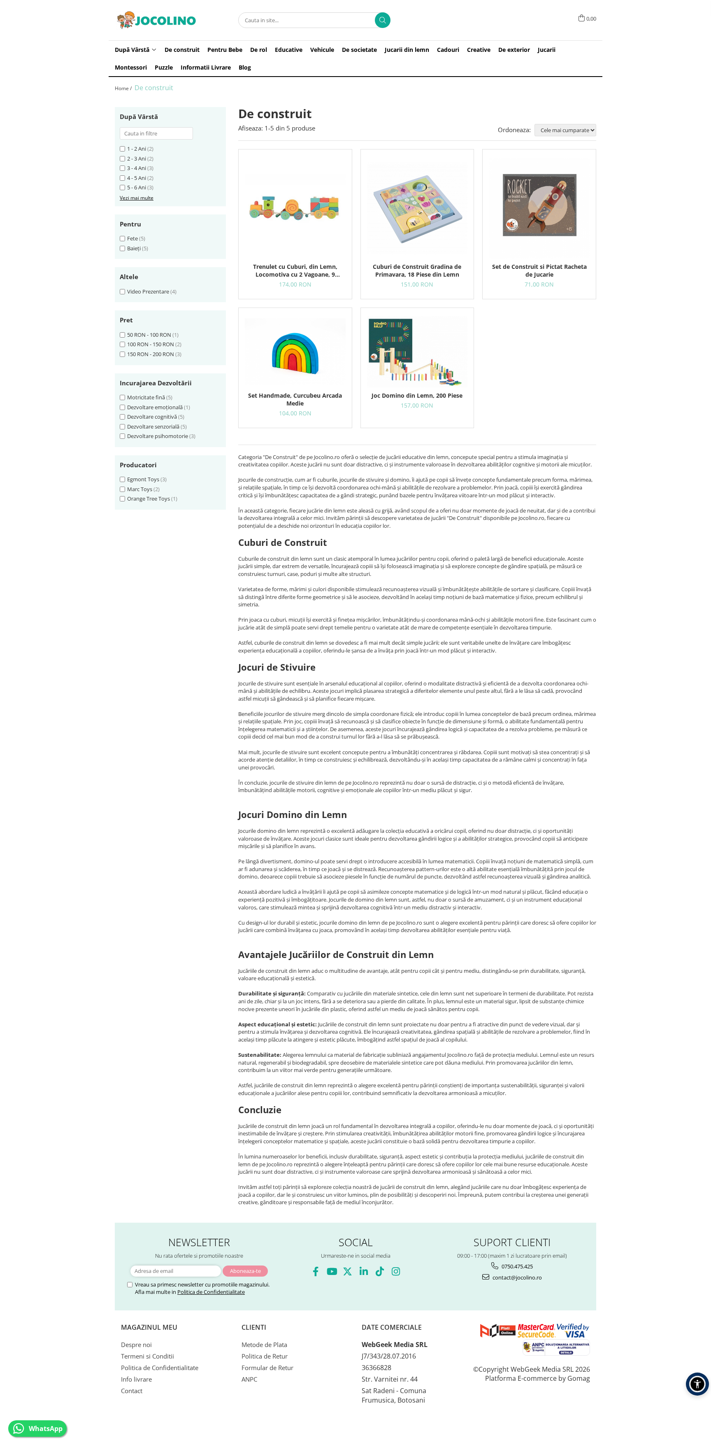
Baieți (134, 248)
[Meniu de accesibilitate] (697, 1384)
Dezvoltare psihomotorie (157, 436)
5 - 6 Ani (136, 187)
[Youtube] (331, 1271)
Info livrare (136, 1379)
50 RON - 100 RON (149, 334)
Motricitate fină (146, 397)
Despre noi (136, 1344)
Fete (132, 238)
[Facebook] (315, 1271)
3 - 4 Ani (136, 168)
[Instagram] (395, 1271)
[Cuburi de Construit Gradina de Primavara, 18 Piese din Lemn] (417, 208)
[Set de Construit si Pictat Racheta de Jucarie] (539, 208)
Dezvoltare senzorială (153, 426)
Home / (124, 88)
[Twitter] (347, 1271)
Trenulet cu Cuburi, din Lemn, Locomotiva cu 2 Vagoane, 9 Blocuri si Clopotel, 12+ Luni (295, 270)
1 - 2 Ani (136, 148)
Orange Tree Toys (148, 498)
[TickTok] (379, 1271)
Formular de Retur (267, 1367)
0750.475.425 (516, 1266)
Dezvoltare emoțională (155, 407)
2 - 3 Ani (136, 158)
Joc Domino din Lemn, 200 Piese (417, 395)
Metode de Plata (264, 1344)
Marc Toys (139, 489)
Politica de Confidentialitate (211, 1292)
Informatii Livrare (206, 67)
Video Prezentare (148, 291)
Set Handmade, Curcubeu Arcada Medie (295, 399)
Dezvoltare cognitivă (152, 416)
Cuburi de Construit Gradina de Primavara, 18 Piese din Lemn (417, 270)
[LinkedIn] (363, 1271)
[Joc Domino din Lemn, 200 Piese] (417, 351)
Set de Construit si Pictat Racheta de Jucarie (539, 270)
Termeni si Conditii (147, 1356)
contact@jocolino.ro (516, 1277)
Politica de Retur (265, 1356)
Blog (245, 67)
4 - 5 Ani (136, 178)
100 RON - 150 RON (150, 344)
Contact (131, 1391)
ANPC (249, 1379)
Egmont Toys (143, 479)
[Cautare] (382, 20)
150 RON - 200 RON (150, 354)
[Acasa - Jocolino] (156, 20)
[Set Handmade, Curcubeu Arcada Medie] (295, 351)
